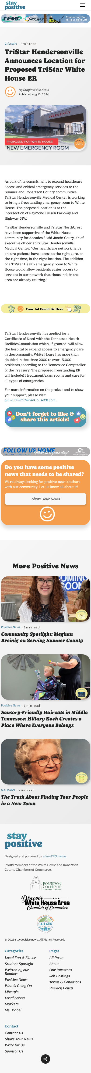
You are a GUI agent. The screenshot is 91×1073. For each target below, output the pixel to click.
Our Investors (60, 970)
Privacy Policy (61, 988)
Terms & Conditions (65, 982)
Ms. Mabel (8, 790)
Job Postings (59, 976)
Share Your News (46, 499)
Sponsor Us (14, 1051)
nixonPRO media (54, 856)
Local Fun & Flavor (20, 957)
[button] (45, 1059)
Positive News (10, 627)
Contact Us (14, 1033)
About (54, 964)
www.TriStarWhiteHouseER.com (30, 400)
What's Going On (18, 986)
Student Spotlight (19, 964)
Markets (11, 1004)
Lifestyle (11, 43)
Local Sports (15, 998)
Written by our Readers (17, 972)
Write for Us (14, 1045)
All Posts (56, 957)
